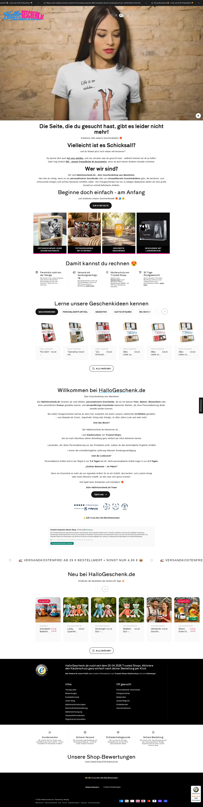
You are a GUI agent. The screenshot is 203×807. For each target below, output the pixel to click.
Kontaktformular (72, 697)
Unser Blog (70, 701)
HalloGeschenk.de (74, 626)
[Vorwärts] (165, 312)
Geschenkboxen (123, 708)
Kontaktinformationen (73, 802)
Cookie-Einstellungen (112, 787)
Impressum (84, 802)
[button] (198, 115)
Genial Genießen (46, 349)
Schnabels (44, 626)
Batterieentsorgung (73, 712)
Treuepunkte (70, 690)
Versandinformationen (75, 715)
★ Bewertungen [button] (201, 405)
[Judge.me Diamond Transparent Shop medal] (106, 506)
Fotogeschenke (123, 693)
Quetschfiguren (123, 701)
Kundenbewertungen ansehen (62, 543)
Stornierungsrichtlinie (94, 802)
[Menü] (199, 787)
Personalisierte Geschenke (128, 690)
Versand (64, 802)
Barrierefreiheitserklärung (76, 708)
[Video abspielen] (101, 65)
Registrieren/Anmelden (75, 719)
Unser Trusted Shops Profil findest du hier (101, 761)
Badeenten (121, 697)
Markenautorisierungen (75, 704)
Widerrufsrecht (39, 802)
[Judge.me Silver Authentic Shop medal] (115, 506)
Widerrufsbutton (92, 787)
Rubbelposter (122, 704)
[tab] (46, 312)
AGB (59, 802)
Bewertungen (71, 693)
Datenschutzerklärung (51, 802)
